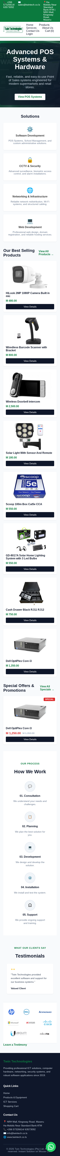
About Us (47, 27)
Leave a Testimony (15, 1044)
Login (29, 33)
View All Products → (46, 253)
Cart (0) (49, 30)
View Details (30, 306)
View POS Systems (30, 96)
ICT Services (10, 1101)
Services (31, 27)
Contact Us (32, 30)
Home (29, 24)
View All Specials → (47, 688)
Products (44, 24)
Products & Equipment (15, 1097)
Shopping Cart (10, 1106)
